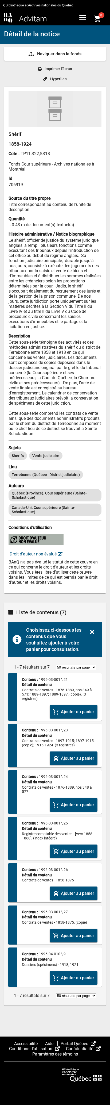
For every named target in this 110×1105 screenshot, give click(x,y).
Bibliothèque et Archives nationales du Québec (39, 5)
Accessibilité (26, 1043)
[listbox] (55, 455)
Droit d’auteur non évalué (33, 554)
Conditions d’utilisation (36, 1048)
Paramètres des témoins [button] (55, 1054)
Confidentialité (85, 1048)
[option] (18, 455)
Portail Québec (80, 1043)
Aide (49, 1043)
